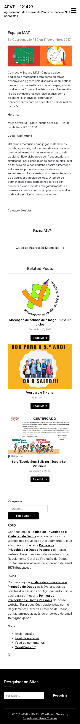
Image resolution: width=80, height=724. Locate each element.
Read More (40, 337)
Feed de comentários (30, 642)
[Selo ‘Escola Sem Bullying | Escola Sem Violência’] (40, 457)
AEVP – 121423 (18, 6)
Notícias (26, 210)
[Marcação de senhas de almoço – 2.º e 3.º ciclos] (40, 315)
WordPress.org (25, 647)
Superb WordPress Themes (40, 718)
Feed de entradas (27, 638)
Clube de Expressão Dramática (37, 248)
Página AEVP (42, 230)
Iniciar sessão (24, 634)
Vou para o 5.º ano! (40, 392)
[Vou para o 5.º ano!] (40, 388)
